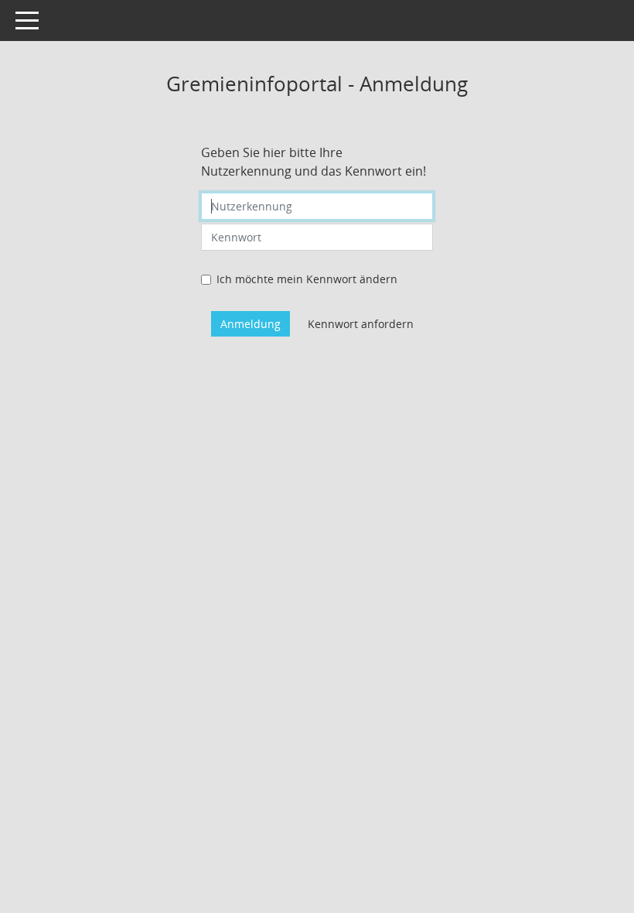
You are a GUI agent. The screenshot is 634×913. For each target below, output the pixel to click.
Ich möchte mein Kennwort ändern (306, 279)
